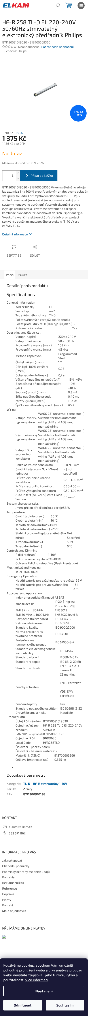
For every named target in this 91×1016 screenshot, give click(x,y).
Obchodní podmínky (15, 866)
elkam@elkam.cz (20, 826)
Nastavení (44, 991)
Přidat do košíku (42, 175)
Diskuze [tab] (22, 275)
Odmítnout (23, 1005)
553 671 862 (17, 833)
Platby (6, 899)
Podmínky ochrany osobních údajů (26, 871)
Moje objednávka (14, 911)
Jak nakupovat (12, 860)
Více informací (36, 980)
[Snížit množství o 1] (18, 178)
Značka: (16, 51)
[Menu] (81, 5)
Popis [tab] (9, 275)
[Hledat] (57, 5)
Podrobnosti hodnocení (57, 47)
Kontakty (8, 877)
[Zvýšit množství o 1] (18, 173)
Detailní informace (15, 234)
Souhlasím (65, 1005)
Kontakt (7, 905)
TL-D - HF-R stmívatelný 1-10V (45, 783)
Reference (9, 888)
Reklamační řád (13, 883)
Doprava (8, 894)
